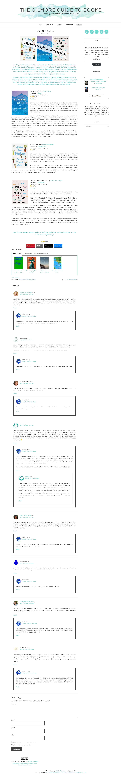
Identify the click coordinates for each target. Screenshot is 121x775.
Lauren (22, 423)
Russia (75, 279)
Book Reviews (22, 279)
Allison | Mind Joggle (26, 292)
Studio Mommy (60, 771)
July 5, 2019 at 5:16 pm (29, 361)
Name (13, 720)
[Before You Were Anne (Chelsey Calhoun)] (86, 91)
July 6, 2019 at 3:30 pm (29, 316)
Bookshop (33, 99)
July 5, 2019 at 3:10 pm (26, 340)
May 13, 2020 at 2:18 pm (29, 673)
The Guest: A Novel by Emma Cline (18, 271)
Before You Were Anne (98, 87)
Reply (15, 307)
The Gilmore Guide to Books (60, 11)
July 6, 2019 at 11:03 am (27, 563)
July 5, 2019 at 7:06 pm (26, 517)
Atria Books (41, 182)
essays (66, 279)
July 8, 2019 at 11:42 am (27, 603)
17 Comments (15, 277)
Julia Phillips (47, 91)
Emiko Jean (98, 89)
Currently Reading (96, 79)
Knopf (40, 93)
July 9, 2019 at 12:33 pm (29, 623)
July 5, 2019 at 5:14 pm (29, 451)
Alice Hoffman (99, 83)
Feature (29, 279)
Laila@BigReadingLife (26, 601)
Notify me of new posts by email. (21, 745)
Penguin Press (42, 146)
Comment (14, 704)
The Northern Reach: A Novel (44, 271)
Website (13, 734)
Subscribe (96, 64)
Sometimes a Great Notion (57, 271)
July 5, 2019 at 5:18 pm (32, 478)
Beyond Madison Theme (53, 772)
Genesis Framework (67, 772)
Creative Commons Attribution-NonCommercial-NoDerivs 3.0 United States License (25, 763)
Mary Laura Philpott (56, 180)
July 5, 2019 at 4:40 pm (26, 383)
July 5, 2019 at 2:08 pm (26, 294)
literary (71, 279)
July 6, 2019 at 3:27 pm (29, 539)
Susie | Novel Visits (25, 515)
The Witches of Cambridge (98, 81)
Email (13, 727)
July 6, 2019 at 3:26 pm (29, 581)
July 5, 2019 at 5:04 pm (26, 425)
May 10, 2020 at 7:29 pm (27, 649)
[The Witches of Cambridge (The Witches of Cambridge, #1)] (86, 85)
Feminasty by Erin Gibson (31, 271)
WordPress (78, 772)
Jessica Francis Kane (48, 144)
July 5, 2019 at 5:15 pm (29, 401)
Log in (84, 772)
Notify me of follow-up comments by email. (24, 742)
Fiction (33, 279)
